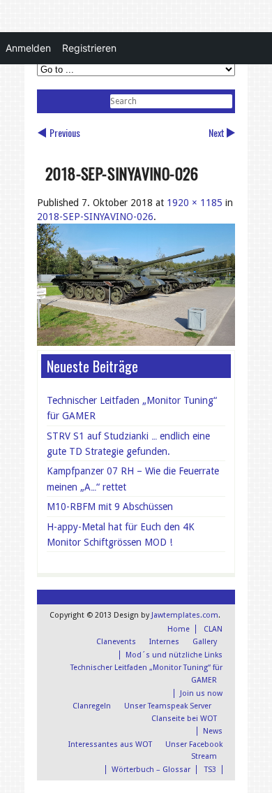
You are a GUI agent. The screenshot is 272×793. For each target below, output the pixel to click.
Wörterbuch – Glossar (151, 769)
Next (217, 132)
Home (178, 629)
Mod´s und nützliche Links (174, 655)
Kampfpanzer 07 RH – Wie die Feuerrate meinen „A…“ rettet (133, 478)
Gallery (204, 641)
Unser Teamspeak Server (167, 706)
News (212, 731)
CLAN (213, 629)
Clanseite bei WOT (184, 718)
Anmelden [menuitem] (28, 48)
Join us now (201, 693)
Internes (164, 641)
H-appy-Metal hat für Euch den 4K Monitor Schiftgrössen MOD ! (121, 534)
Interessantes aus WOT (110, 744)
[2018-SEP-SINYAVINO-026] (136, 342)
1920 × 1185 (194, 202)
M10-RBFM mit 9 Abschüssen (110, 506)
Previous (65, 132)
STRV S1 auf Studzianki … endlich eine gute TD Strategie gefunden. (128, 443)
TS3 (210, 769)
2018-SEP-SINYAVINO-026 (95, 216)
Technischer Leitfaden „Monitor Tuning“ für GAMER (132, 408)
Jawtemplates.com (184, 615)
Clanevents (116, 641)
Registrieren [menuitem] (89, 48)
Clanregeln (92, 706)
